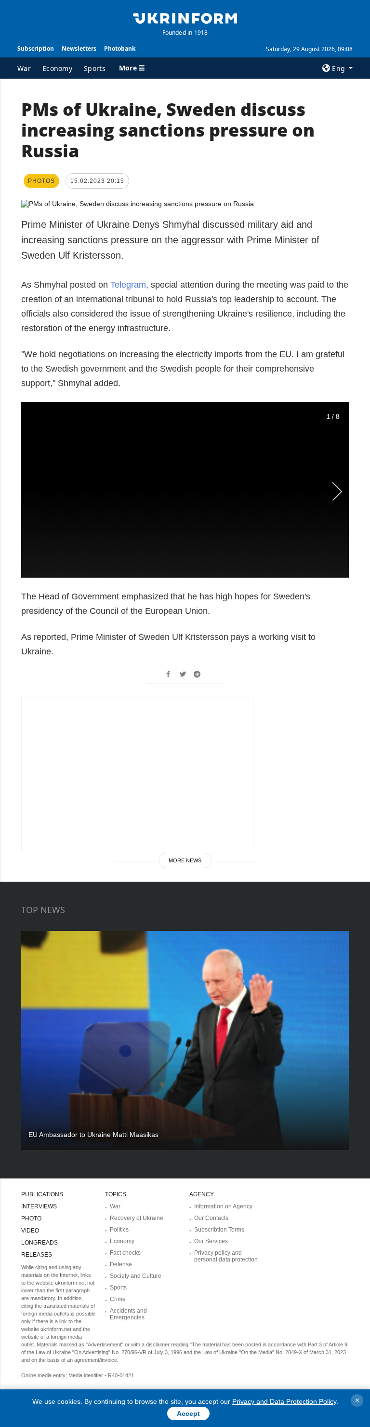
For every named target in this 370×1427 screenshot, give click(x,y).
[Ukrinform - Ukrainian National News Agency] (185, 17)
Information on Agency (223, 1206)
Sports (95, 68)
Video (30, 1230)
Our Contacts (211, 1218)
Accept (188, 1413)
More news (185, 860)
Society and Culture (135, 1276)
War (24, 68)
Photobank (119, 48)
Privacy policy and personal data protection (226, 1256)
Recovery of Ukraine (136, 1218)
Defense (121, 1264)
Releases (36, 1254)
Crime (118, 1299)
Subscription (35, 48)
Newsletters (79, 48)
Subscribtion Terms (219, 1229)
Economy (57, 68)
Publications (42, 1194)
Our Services (211, 1241)
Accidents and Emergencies (128, 1314)
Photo (31, 1218)
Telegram (128, 285)
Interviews (39, 1206)
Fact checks (125, 1252)
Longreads (39, 1242)
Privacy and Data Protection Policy (284, 1401)
